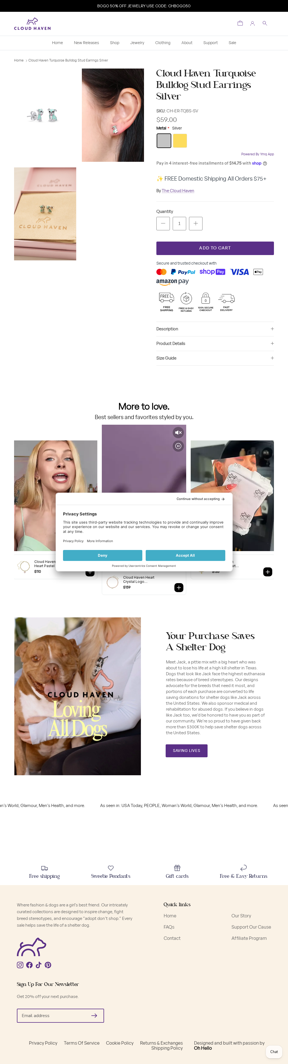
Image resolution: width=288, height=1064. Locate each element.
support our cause (251, 927)
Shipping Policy (167, 1048)
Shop (114, 43)
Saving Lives (186, 751)
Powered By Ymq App (257, 154)
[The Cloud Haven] (32, 23)
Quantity (164, 212)
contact (172, 938)
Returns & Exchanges (161, 1043)
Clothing (162, 43)
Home (57, 43)
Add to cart (215, 248)
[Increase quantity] (195, 223)
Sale (232, 43)
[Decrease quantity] (163, 223)
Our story (241, 916)
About (186, 43)
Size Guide (166, 358)
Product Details (170, 344)
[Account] (252, 23)
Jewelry (137, 43)
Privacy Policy (43, 1043)
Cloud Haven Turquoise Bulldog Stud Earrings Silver (68, 60)
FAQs (169, 927)
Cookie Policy (120, 1043)
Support (210, 43)
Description (167, 329)
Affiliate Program (249, 938)
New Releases (86, 43)
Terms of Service (82, 1043)
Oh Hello (203, 1048)
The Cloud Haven (178, 191)
